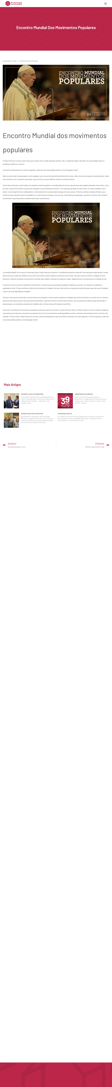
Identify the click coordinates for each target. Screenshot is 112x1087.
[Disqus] (56, 353)
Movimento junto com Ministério (32, 394)
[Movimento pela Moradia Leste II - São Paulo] (13, 3)
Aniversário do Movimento (84, 394)
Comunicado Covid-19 (65, 413)
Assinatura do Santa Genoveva (32, 413)
